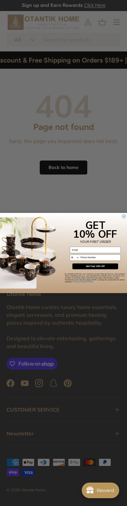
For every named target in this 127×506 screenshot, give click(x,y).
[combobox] (74, 258)
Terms (90, 282)
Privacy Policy (79, 282)
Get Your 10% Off (95, 266)
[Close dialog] (124, 216)
